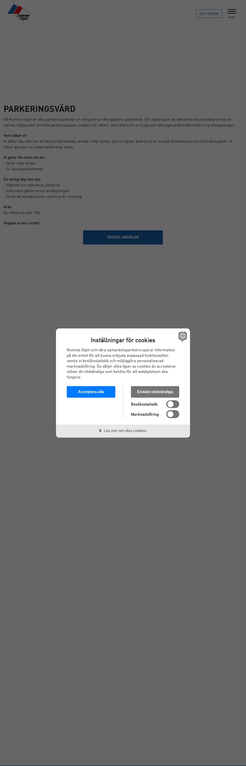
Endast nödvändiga (155, 391)
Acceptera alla (91, 391)
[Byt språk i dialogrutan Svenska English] (182, 336)
